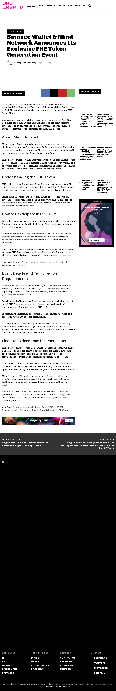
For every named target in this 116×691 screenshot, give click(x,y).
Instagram (101, 668)
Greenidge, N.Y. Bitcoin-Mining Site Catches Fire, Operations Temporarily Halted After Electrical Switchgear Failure (87, 121)
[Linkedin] (89, 673)
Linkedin (99, 673)
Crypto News (16, 32)
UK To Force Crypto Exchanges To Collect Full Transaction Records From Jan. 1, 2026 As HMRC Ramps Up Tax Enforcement (87, 154)
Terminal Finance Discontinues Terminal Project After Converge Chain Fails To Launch (104, 152)
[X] (54, 93)
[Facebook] (45, 93)
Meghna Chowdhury (26, 63)
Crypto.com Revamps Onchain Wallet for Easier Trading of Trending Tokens (25, 444)
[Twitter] (89, 663)
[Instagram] (89, 668)
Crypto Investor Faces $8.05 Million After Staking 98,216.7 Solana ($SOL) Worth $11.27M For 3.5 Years (87, 445)
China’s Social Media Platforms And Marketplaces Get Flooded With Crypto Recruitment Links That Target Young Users (105, 121)
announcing (62, 104)
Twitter (99, 663)
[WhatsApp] (71, 93)
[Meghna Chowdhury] (10, 63)
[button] (89, 5)
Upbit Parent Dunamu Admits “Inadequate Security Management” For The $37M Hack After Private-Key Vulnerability (105, 187)
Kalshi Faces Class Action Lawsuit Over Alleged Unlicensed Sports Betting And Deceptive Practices (87, 186)
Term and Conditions (55, 687)
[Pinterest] (62, 93)
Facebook (100, 658)
